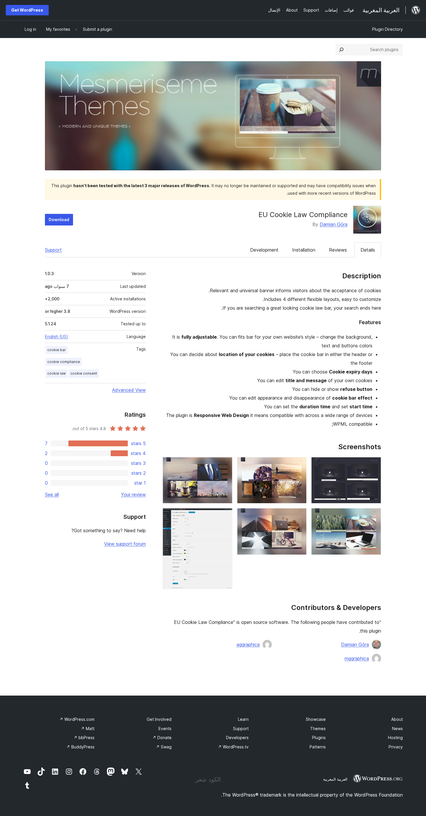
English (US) (56, 336)
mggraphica (357, 658)
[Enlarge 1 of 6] (373, 465)
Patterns (318, 746)
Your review (133, 494)
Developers (237, 737)
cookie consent (83, 373)
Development (264, 250)
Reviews (338, 250)
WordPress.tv (233, 746)
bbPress (84, 737)
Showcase (316, 719)
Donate (162, 737)
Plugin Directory (387, 29)
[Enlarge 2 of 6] (373, 516)
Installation (303, 250)
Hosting (395, 737)
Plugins (319, 737)
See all (52, 494)
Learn (243, 719)
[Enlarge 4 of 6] (299, 516)
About (397, 719)
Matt (87, 728)
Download (59, 219)
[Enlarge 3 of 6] (299, 465)
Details (368, 250)
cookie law (56, 373)
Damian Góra (333, 224)
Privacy (396, 746)
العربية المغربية (335, 779)
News (397, 728)
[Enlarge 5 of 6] (224, 465)
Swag (164, 746)
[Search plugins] (341, 49)
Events (165, 728)
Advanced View (129, 390)
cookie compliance (63, 362)
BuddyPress (80, 746)
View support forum (125, 544)
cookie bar (56, 350)
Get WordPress (27, 10)
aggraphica (248, 644)
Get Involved (159, 719)
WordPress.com (76, 719)
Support (53, 250)
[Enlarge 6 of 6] (224, 516)
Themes (318, 728)
